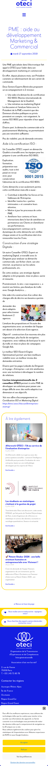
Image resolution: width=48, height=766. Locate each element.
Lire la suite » (10, 470)
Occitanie (5, 695)
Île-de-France (7, 691)
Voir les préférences (24, 757)
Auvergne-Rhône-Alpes (11, 687)
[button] (44, 708)
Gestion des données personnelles (22, 762)
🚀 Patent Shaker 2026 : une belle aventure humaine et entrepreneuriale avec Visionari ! (23, 560)
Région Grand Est (8, 699)
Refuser (24, 750)
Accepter (24, 743)
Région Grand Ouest (10, 703)
